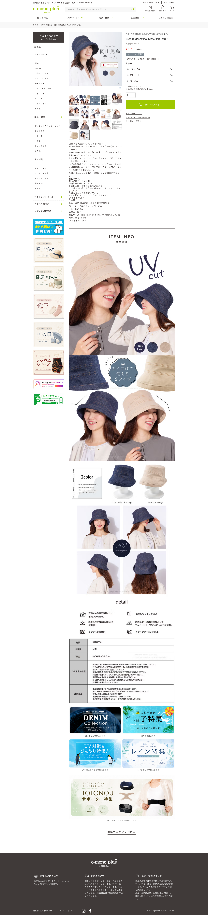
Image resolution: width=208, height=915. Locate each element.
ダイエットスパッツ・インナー (48, 126)
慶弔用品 (39, 183)
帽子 (37, 63)
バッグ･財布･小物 (43, 88)
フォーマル (40, 93)
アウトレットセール (43, 196)
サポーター (40, 136)
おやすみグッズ (42, 178)
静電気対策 (40, 83)
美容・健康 (39, 117)
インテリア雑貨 (42, 173)
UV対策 (38, 68)
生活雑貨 (38, 159)
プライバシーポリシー (66, 910)
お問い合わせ (169, 2)
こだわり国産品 (46, 25)
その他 (38, 108)
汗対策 (38, 141)
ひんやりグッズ (42, 73)
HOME (35, 25)
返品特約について (134, 113)
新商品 (37, 47)
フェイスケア (41, 146)
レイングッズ (41, 103)
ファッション (40, 54)
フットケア (40, 131)
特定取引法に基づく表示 (42, 910)
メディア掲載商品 (42, 211)
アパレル (39, 98)
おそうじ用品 (41, 168)
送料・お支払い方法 (151, 2)
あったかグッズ (42, 78)
